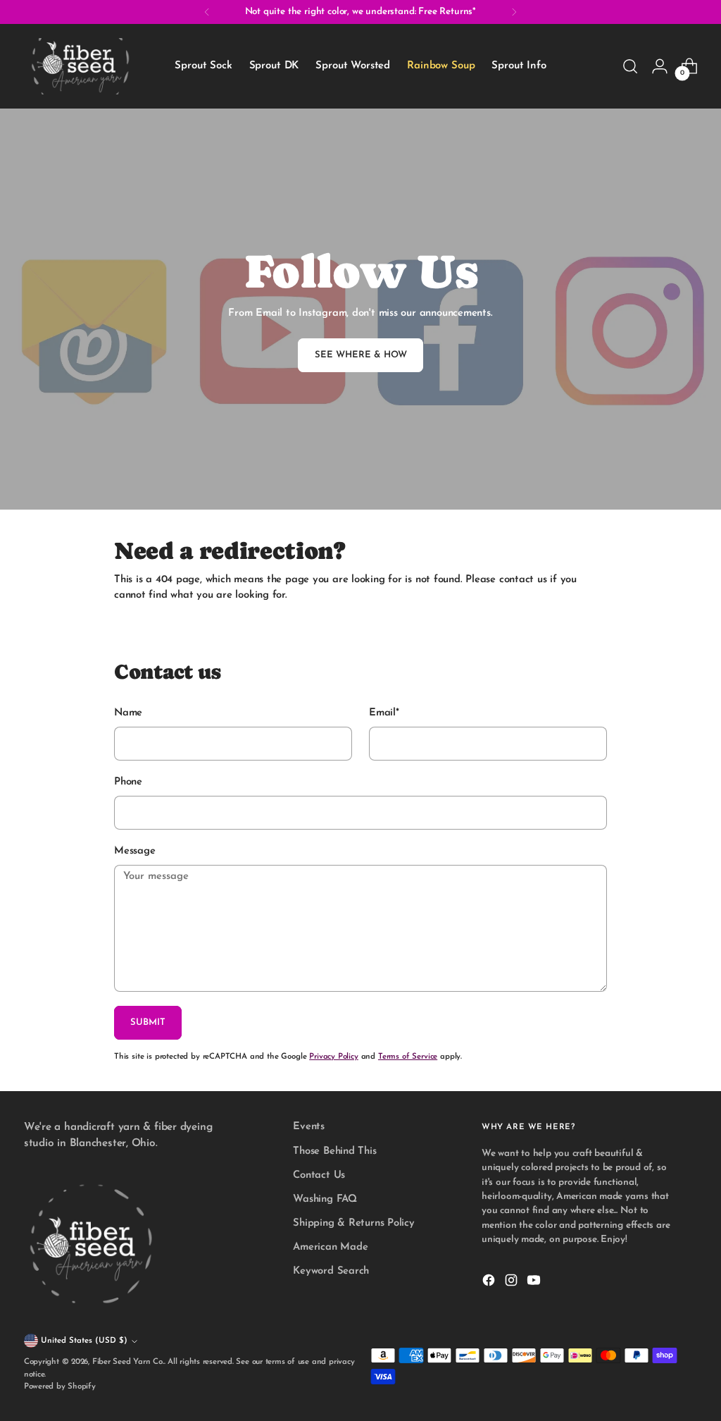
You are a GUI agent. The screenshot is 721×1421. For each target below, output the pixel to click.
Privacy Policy (333, 1056)
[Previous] (207, 12)
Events (309, 1126)
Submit (147, 1022)
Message (134, 851)
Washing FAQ (325, 1199)
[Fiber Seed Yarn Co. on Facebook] (490, 1283)
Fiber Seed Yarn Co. (128, 1362)
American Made (330, 1247)
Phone (128, 782)
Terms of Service (407, 1056)
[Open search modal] (630, 66)
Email (384, 713)
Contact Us (319, 1175)
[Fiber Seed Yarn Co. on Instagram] (512, 1283)
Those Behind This (334, 1151)
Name (128, 713)
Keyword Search (331, 1271)
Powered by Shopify (60, 1386)
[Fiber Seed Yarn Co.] (80, 66)
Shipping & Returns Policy (353, 1223)
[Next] (514, 12)
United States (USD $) (84, 1340)
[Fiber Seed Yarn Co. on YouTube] (535, 1283)
